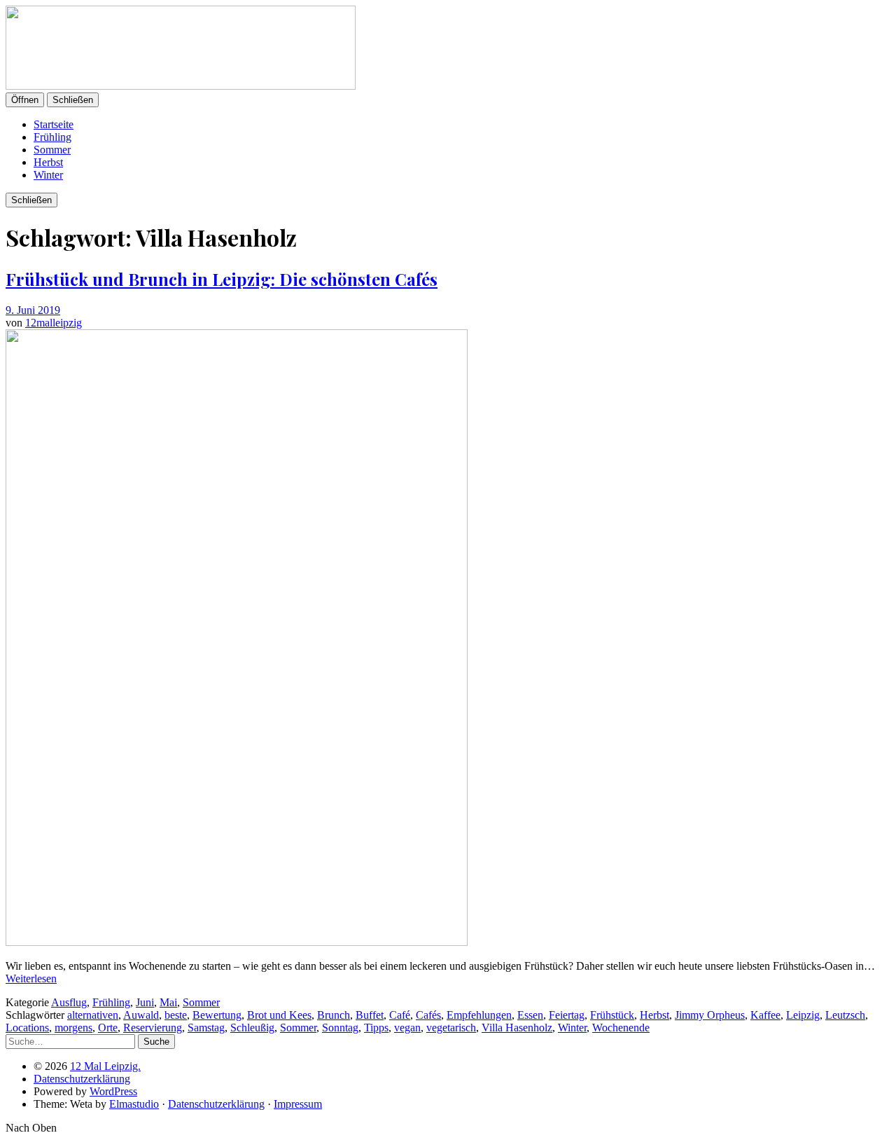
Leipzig (803, 1015)
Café (399, 1015)
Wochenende (621, 1027)
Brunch (333, 1015)
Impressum (298, 1104)
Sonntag (340, 1027)
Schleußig (252, 1027)
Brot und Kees (279, 1015)
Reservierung (152, 1027)
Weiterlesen (31, 978)
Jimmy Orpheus (710, 1015)
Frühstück (612, 1015)
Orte (108, 1027)
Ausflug (69, 1002)
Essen (530, 1015)
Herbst (48, 162)
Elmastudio (134, 1104)
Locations (27, 1027)
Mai (168, 1002)
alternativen (92, 1015)
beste (175, 1015)
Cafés (428, 1015)
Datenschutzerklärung (82, 1079)
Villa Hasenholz (517, 1027)
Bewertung (216, 1015)
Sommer (52, 150)
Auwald (141, 1015)
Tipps (376, 1027)
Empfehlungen (479, 1015)
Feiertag (566, 1015)
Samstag (206, 1027)
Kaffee (765, 1015)
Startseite (54, 124)
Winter (48, 175)
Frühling (52, 137)
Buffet (370, 1015)
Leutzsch (845, 1015)
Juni (145, 1002)
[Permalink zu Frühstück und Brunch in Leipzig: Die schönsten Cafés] (237, 942)
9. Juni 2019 (33, 310)
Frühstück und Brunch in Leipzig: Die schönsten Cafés (222, 279)
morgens (73, 1027)
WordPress (113, 1091)
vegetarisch (451, 1027)
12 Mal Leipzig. (105, 1066)
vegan (407, 1027)
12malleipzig (53, 323)
